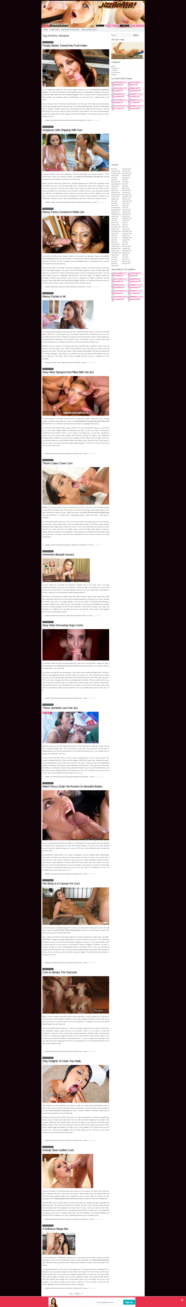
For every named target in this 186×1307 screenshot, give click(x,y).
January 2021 (115, 246)
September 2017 (127, 218)
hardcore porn (73, 120)
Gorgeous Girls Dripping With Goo (62, 130)
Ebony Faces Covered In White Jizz (63, 212)
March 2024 (114, 190)
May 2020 (114, 261)
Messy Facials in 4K (54, 296)
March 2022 (114, 222)
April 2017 (125, 227)
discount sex (62, 120)
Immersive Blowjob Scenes (58, 554)
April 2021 (114, 242)
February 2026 (115, 171)
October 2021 (115, 229)
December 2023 (116, 194)
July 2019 (125, 179)
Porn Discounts (48, 42)
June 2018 (125, 205)
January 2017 (126, 229)
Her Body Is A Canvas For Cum (61, 883)
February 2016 (126, 246)
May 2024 (114, 188)
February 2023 (115, 207)
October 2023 (115, 197)
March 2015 (125, 259)
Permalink (88, 120)
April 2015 (125, 257)
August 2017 (126, 220)
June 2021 (114, 237)
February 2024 (115, 192)
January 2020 (126, 171)
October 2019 (126, 175)
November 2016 (127, 233)
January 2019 (126, 192)
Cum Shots (53, 362)
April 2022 (114, 220)
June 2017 (125, 225)
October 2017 (126, 216)
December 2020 (116, 248)
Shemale (114, 75)
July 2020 (114, 257)
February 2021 (115, 244)
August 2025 (115, 175)
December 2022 (116, 210)
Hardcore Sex (81, 120)
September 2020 (116, 253)
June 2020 (114, 259)
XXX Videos (77, 362)
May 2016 (125, 244)
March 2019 (125, 188)
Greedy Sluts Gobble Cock (58, 1150)
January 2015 (126, 263)
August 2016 (126, 240)
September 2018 (127, 201)
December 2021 (116, 227)
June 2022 (114, 218)
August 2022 (115, 216)
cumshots (53, 202)
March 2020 (114, 265)
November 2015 (127, 250)
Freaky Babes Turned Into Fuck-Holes (64, 45)
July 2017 (125, 222)
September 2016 (127, 237)
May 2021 (114, 240)
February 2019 (126, 190)
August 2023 (115, 199)
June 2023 (114, 201)
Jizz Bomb (114, 70)
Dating (113, 66)
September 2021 (116, 231)
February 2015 (126, 261)
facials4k (63, 362)
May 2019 (125, 184)
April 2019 (125, 186)
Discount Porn (54, 120)
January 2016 (126, 248)
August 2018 (126, 203)
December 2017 (127, 214)
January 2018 (126, 212)
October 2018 (126, 199)
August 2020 (115, 255)
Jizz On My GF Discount (70, 30)
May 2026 (114, 169)
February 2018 (126, 210)
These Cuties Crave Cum (57, 463)
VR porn (84, 615)
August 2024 (115, 186)
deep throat (53, 1219)
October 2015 (126, 253)
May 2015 (125, 255)
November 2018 (127, 197)
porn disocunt (69, 362)
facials (67, 120)
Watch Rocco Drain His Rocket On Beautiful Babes (72, 786)
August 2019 (126, 177)
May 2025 (114, 177)
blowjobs (47, 120)
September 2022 (116, 214)
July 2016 (125, 242)
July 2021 (114, 235)
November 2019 (127, 173)
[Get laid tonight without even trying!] (127, 58)
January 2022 (115, 225)
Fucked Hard (115, 68)
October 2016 (126, 235)
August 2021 (115, 233)
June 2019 (125, 182)
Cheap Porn (54, 30)
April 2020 (114, 263)
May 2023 (114, 203)
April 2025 (114, 179)
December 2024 (116, 184)
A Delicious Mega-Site (55, 1228)
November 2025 (116, 173)
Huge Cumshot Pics (89, 30)
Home (45, 30)
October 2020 (115, 250)
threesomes (85, 776)
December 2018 (127, 194)
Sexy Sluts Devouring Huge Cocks (62, 625)
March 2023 (114, 205)
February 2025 (115, 182)
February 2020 (126, 169)
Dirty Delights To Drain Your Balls (61, 1061)
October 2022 (115, 212)
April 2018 (125, 207)
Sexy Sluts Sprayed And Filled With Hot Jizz (68, 372)
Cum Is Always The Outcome (59, 972)
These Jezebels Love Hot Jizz (60, 708)
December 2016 (127, 231)
